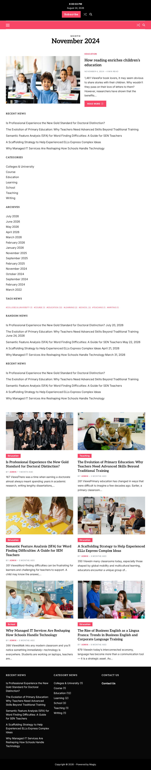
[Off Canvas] (8, 25)
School (10, 187)
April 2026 (12, 232)
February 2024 (15, 284)
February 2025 (15, 263)
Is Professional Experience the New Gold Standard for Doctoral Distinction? (55, 123)
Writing (10, 198)
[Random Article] (85, 14)
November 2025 (16, 253)
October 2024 (15, 274)
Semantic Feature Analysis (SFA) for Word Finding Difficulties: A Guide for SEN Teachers (64, 135)
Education (91, 54)
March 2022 (14, 289)
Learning (11, 182)
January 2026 (15, 247)
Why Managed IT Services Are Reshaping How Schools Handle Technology (55, 148)
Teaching (12, 193)
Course (10, 172)
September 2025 (17, 258)
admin (13, 472)
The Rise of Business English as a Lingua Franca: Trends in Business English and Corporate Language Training (108, 635)
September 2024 (17, 279)
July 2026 (12, 216)
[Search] (90, 14)
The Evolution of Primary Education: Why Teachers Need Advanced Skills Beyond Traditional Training (72, 129)
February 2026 (15, 242)
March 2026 (14, 237)
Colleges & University (20, 166)
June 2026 (13, 221)
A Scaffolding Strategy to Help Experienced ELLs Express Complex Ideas (53, 142)
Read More (93, 103)
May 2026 (12, 226)
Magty (92, 764)
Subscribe (71, 14)
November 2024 (16, 268)
